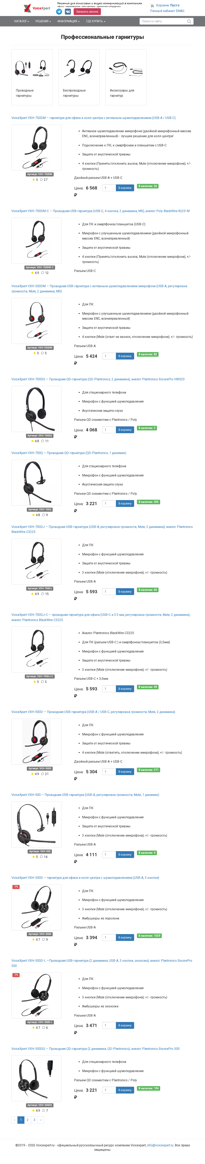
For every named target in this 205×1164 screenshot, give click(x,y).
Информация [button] (68, 21)
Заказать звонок (87, 11)
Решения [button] (42, 21)
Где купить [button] (95, 21)
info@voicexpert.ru (160, 1145)
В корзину (125, 187)
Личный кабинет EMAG (167, 11)
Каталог (20, 21)
